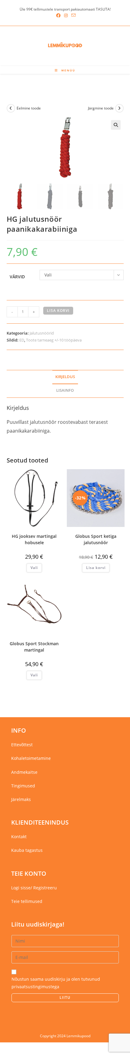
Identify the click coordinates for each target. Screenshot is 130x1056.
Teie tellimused (26, 901)
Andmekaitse (24, 772)
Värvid (17, 277)
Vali (34, 567)
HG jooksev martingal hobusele (34, 539)
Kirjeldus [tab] (65, 376)
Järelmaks (21, 799)
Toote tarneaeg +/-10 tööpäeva (54, 340)
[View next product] (119, 108)
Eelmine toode (29, 108)
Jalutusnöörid (42, 333)
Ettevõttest (22, 744)
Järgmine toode (101, 108)
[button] (116, 125)
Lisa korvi (58, 310)
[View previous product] (11, 108)
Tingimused (23, 786)
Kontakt (19, 836)
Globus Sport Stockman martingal (34, 647)
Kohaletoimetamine (31, 758)
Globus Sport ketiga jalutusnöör (95, 539)
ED (21, 340)
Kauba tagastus (27, 850)
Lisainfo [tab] (65, 390)
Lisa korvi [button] (96, 567)
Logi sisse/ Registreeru (34, 888)
